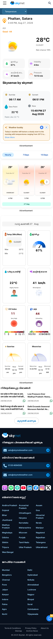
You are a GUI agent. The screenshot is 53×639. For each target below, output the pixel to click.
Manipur (40, 527)
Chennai (6, 580)
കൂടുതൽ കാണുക (26, 420)
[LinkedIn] (29, 488)
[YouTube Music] (23, 488)
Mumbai (6, 570)
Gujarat (5, 510)
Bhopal (30, 599)
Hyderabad (32, 575)
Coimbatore (32, 609)
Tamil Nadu (24, 542)
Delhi (29, 570)
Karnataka (23, 523)
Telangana (41, 542)
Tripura (5, 547)
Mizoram (23, 532)
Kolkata (30, 580)
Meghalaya (7, 532)
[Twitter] (48, 488)
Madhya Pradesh (6, 526)
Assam (39, 505)
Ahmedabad (33, 584)
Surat (29, 604)
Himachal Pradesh (40, 516)
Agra (4, 609)
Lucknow (31, 589)
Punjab (22, 537)
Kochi (4, 614)
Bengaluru (7, 575)
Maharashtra (25, 527)
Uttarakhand (41, 547)
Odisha (5, 537)
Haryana (23, 518)
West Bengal (7, 552)
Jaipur (5, 589)
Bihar (4, 515)
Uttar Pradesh (25, 547)
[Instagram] (42, 488)
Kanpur (5, 594)
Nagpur (30, 594)
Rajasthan (40, 537)
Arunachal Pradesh (24, 506)
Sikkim (5, 542)
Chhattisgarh (25, 513)
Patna (4, 604)
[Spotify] (11, 488)
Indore (5, 599)
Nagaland (40, 532)
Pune (4, 584)
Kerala (39, 523)
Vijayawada (32, 614)
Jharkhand (7, 520)
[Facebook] (36, 488)
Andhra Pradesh (9, 505)
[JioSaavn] (17, 488)
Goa (38, 510)
